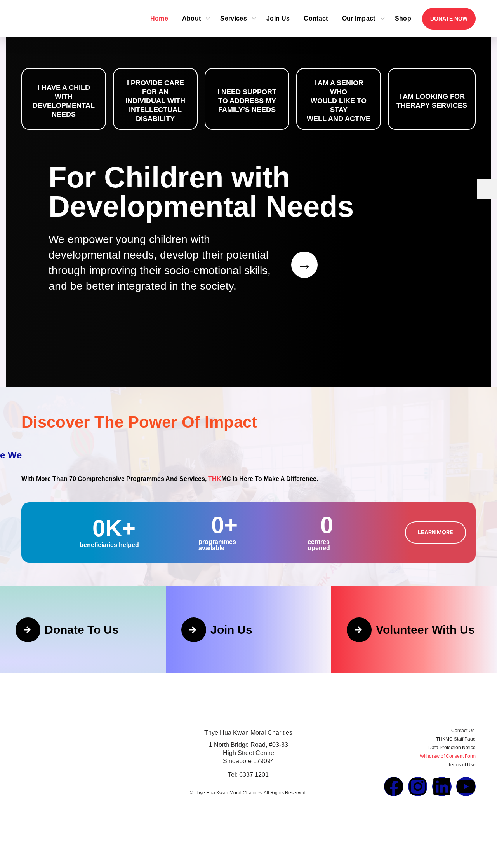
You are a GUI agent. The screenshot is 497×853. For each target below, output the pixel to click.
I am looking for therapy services (431, 101)
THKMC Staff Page (456, 739)
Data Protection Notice (452, 747)
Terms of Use (462, 764)
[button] (435, 532)
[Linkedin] (442, 786)
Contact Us (463, 730)
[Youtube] (466, 786)
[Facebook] (393, 786)
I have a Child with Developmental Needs (64, 101)
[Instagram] (417, 786)
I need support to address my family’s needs (246, 101)
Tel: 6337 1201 (248, 774)
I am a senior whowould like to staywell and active (338, 100)
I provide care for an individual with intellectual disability (155, 100)
